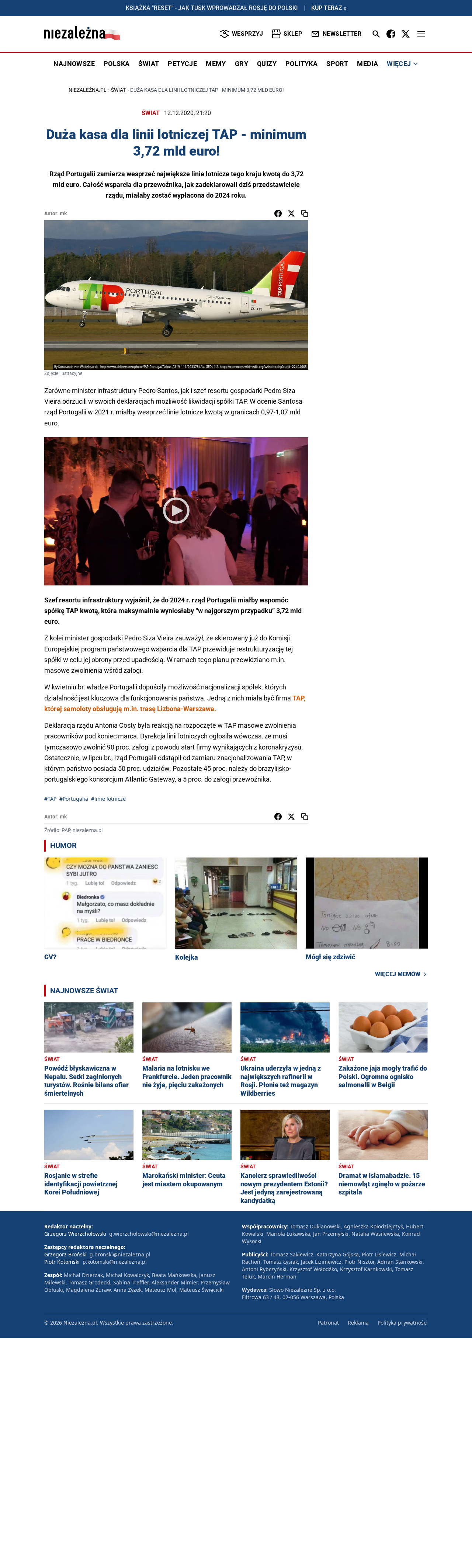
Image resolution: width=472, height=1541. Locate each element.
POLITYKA (301, 63)
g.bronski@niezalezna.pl (120, 1254)
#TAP (50, 798)
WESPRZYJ (247, 33)
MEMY (216, 63)
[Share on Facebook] (278, 213)
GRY (241, 63)
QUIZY (267, 63)
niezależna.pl (88, 90)
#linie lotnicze (108, 798)
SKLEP (293, 33)
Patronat (328, 1322)
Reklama (358, 1322)
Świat (118, 90)
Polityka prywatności (403, 1322)
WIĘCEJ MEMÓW (397, 974)
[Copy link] (304, 213)
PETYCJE (182, 63)
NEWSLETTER (342, 33)
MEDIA (367, 63)
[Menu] (421, 33)
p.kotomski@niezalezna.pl (115, 1261)
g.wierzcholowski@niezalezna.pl (149, 1233)
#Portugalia (73, 798)
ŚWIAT (148, 63)
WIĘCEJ (399, 63)
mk (63, 213)
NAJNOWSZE (74, 63)
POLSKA (116, 63)
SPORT (337, 63)
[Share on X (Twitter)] (291, 213)
